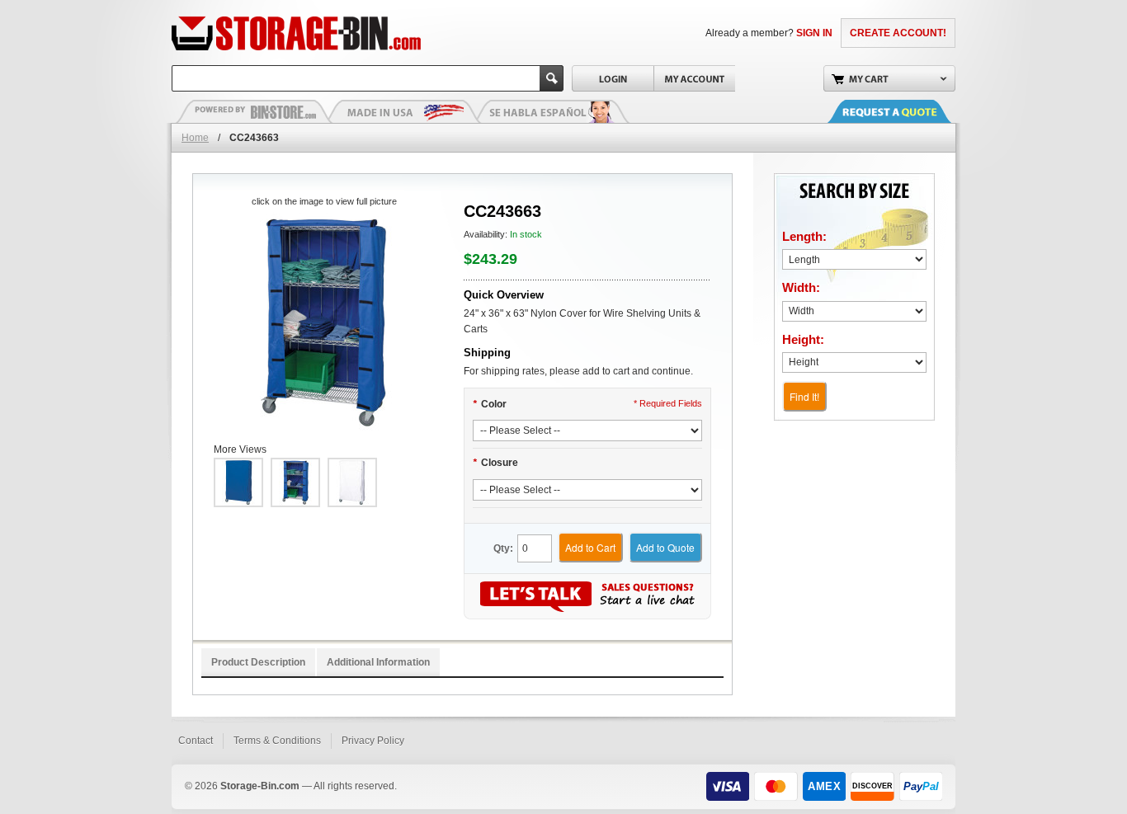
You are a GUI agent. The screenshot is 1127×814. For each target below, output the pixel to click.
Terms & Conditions (277, 740)
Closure (495, 462)
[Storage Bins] (343, 33)
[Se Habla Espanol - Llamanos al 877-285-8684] (551, 111)
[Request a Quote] (905, 111)
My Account (694, 78)
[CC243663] (324, 322)
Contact (195, 740)
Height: (803, 339)
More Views (240, 449)
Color (490, 404)
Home (195, 138)
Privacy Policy (373, 740)
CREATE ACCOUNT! (898, 33)
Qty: (503, 548)
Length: (804, 236)
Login (612, 78)
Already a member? (768, 33)
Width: (801, 287)
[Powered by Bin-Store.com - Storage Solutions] (254, 111)
